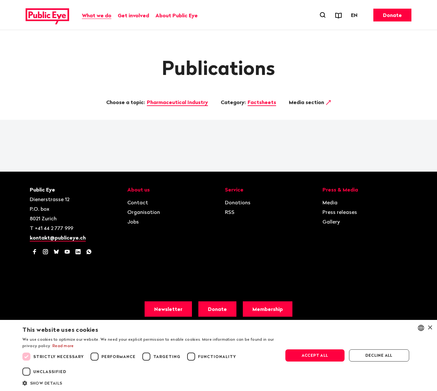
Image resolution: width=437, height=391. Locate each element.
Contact (137, 202)
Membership (267, 309)
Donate (392, 15)
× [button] (429, 327)
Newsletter (168, 309)
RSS (229, 212)
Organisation (143, 212)
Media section (307, 102)
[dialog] (218, 355)
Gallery (331, 221)
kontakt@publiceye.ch (58, 237)
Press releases (339, 212)
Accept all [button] (315, 355)
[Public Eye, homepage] (47, 15)
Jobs (133, 221)
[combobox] (421, 328)
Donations (237, 202)
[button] (148, 382)
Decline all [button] (378, 355)
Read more (63, 345)
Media (330, 202)
